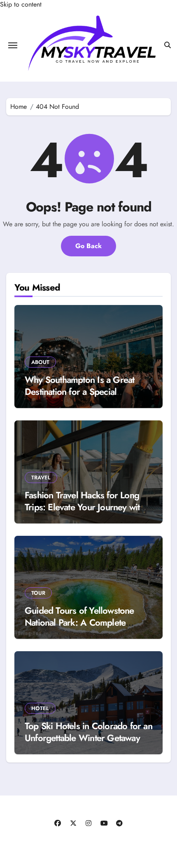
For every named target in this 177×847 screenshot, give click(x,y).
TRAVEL (41, 477)
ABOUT (40, 362)
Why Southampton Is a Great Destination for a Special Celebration (79, 391)
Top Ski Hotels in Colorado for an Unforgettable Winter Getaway (88, 731)
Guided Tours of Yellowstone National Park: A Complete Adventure (79, 622)
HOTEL (40, 708)
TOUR (38, 593)
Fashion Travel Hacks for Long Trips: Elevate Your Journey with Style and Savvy (84, 506)
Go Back (88, 246)
